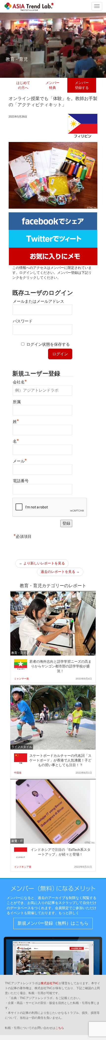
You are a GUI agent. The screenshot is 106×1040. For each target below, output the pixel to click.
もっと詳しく (68, 913)
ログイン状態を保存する (48, 344)
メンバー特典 (52, 85)
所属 (17, 402)
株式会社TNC (50, 983)
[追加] (53, 256)
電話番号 (21, 481)
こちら (59, 1028)
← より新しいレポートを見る (42, 563)
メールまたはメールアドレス (38, 301)
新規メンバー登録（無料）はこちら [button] (53, 923)
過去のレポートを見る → (60, 572)
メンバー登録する (82, 85)
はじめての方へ (23, 85)
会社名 (20, 381)
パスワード (23, 321)
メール (20, 460)
